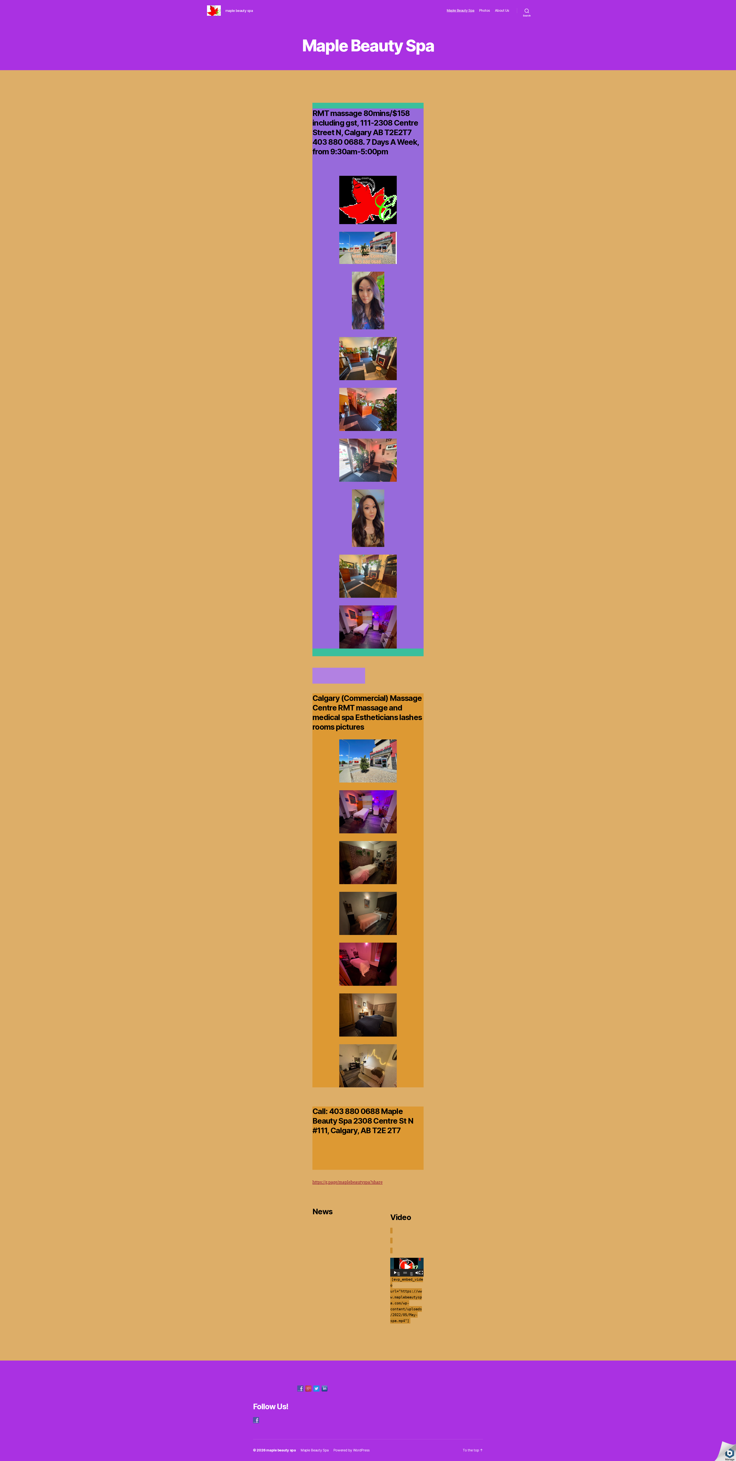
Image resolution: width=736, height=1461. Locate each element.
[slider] (405, 1273)
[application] (407, 1267)
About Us (502, 10)
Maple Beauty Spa (460, 10)
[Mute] (417, 1273)
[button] (407, 1267)
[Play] (395, 1273)
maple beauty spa (281, 1450)
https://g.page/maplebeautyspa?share (347, 1182)
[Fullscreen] (421, 1273)
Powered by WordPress (351, 1450)
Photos (484, 10)
